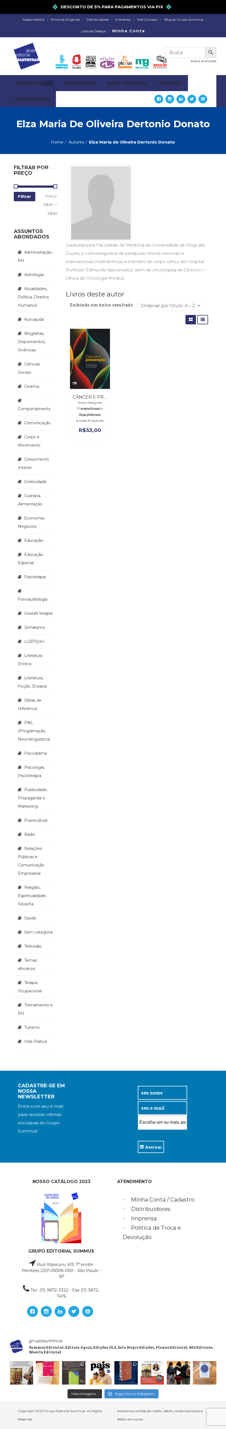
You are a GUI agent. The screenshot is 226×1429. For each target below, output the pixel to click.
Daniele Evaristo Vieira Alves (90, 408)
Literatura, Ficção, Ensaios (32, 682)
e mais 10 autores (90, 420)
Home (57, 142)
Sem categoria (38, 932)
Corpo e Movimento (29, 441)
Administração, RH (35, 256)
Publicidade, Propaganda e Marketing (32, 798)
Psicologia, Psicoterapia (31, 771)
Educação (33, 540)
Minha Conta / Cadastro (163, 1199)
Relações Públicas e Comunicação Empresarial (31, 861)
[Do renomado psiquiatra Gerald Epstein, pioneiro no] (204, 1373)
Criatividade (35, 481)
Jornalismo (34, 627)
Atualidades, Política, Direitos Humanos (33, 297)
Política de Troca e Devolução (152, 1232)
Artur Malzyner (90, 403)
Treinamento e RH (35, 1009)
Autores (76, 142)
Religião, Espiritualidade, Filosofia (32, 895)
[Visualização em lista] (202, 319)
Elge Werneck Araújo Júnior (90, 414)
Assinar (153, 1147)
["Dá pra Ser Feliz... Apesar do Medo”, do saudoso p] (73, 1373)
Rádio (29, 834)
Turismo (32, 1027)
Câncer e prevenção (100, 397)
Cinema (31, 386)
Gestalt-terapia (38, 613)
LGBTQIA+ (34, 641)
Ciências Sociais (29, 368)
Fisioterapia (35, 576)
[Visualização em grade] (190, 319)
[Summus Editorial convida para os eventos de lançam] (152, 1373)
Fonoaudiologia (32, 599)
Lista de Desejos (93, 31)
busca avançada (203, 61)
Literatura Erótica (30, 659)
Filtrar (24, 196)
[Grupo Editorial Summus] (27, 56)
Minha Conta (128, 31)
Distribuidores (98, 19)
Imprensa (122, 19)
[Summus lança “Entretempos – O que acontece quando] (126, 1373)
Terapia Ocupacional (30, 986)
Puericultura (35, 820)
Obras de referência (29, 704)
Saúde (30, 918)
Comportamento (34, 408)
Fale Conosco (147, 19)
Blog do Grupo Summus (183, 19)
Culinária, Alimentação (30, 500)
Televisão (33, 946)
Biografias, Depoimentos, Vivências (31, 341)
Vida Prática (35, 1041)
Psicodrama (35, 753)
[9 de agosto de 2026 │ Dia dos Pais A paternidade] (100, 1373)
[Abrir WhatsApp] (212, 1415)
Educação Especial (30, 558)
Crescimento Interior (33, 463)
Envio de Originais (65, 19)
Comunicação (37, 422)
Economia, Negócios (31, 522)
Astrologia (34, 274)
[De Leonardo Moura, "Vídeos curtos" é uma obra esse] (21, 1373)
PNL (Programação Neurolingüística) (34, 731)
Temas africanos (27, 964)
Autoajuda (34, 319)
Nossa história (33, 19)
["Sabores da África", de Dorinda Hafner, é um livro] (47, 1373)
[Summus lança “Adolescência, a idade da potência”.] (178, 1373)
